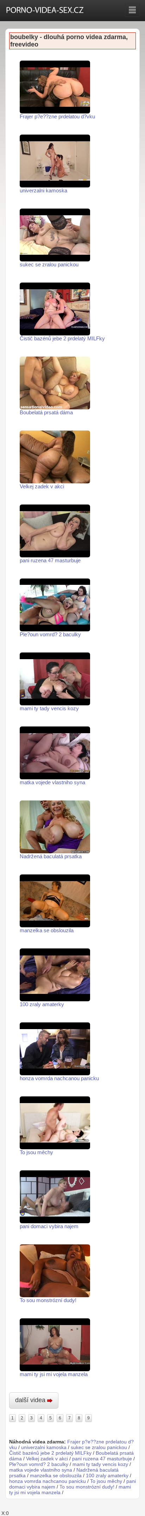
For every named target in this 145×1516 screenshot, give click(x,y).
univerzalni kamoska (43, 190)
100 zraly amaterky (42, 1004)
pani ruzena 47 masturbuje (50, 560)
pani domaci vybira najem (49, 1226)
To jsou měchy (36, 1152)
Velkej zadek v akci (42, 486)
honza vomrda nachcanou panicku (59, 1078)
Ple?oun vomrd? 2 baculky (50, 634)
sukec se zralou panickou (49, 264)
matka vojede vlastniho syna (52, 782)
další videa (31, 1400)
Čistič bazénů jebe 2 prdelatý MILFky (62, 338)
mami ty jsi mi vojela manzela (54, 1374)
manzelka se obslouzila (47, 930)
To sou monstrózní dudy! (48, 1300)
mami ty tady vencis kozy (49, 708)
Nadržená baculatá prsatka (51, 856)
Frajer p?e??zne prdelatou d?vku (57, 116)
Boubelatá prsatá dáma (46, 412)
